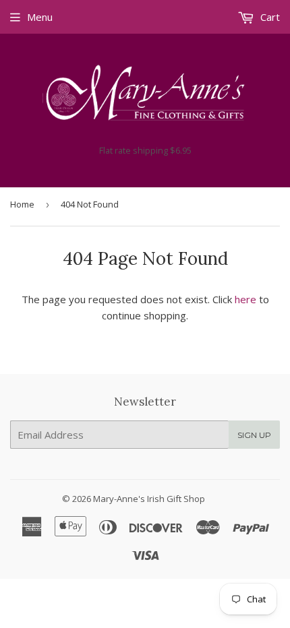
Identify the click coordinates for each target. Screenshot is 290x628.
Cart (269, 17)
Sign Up (254, 435)
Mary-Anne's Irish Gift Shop (149, 499)
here (245, 299)
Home (22, 204)
